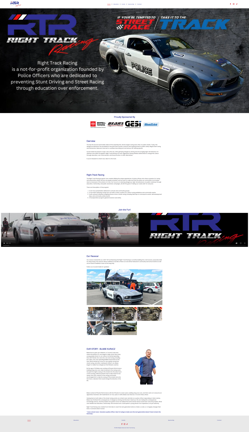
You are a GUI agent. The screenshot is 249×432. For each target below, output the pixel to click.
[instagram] (233, 4)
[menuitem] (109, 4)
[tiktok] (237, 4)
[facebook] (230, 4)
